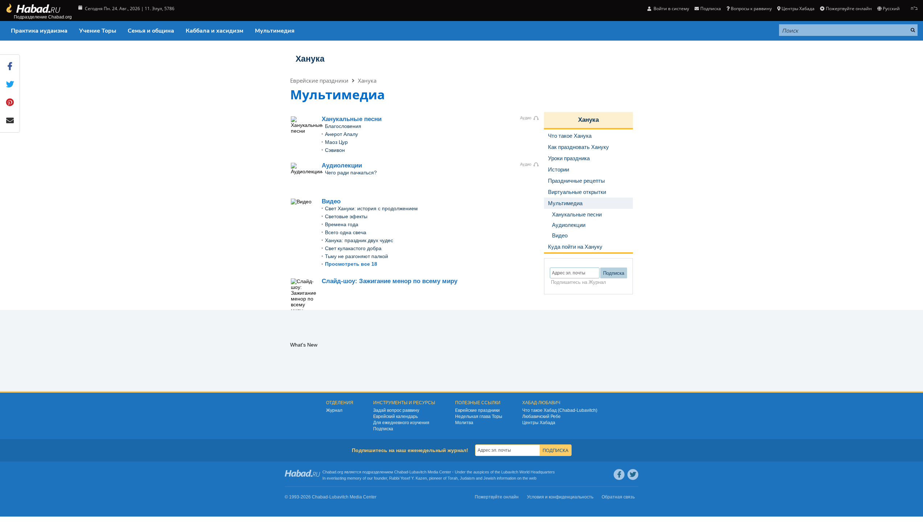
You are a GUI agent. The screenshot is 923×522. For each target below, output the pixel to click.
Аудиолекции (342, 165)
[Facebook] (619, 474)
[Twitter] (632, 474)
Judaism (467, 478)
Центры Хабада (538, 422)
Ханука (310, 58)
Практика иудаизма (39, 31)
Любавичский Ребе (541, 416)
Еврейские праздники (319, 80)
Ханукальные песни (352, 119)
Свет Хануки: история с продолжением (371, 208)
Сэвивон (335, 150)
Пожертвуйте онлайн (849, 8)
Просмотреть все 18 (351, 264)
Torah (453, 478)
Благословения (343, 126)
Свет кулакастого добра (353, 248)
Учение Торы (97, 31)
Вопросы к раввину (751, 8)
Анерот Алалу (341, 134)
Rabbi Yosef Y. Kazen (408, 478)
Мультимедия (274, 31)
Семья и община (151, 31)
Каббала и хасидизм (214, 31)
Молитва (464, 422)
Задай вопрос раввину (396, 410)
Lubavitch (418, 472)
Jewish (489, 478)
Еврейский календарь (395, 416)
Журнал (334, 410)
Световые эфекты (346, 216)
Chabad (401, 472)
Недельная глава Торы (478, 416)
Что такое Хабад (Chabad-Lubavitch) (559, 410)
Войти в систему (670, 8)
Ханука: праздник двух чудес (359, 240)
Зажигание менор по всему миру (389, 281)
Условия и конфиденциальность (560, 497)
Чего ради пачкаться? (351, 172)
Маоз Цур (336, 142)
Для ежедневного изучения (401, 422)
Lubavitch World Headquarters (528, 472)
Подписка (383, 428)
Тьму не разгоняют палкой (356, 256)
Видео (331, 201)
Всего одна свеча (345, 232)
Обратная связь (618, 497)
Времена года (341, 224)
